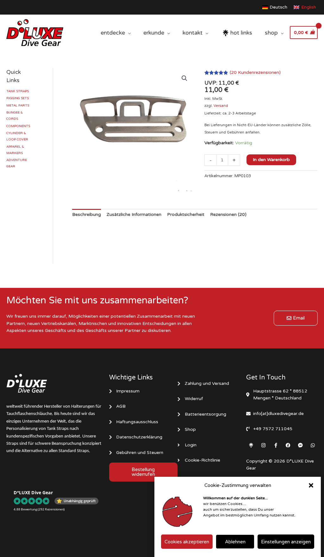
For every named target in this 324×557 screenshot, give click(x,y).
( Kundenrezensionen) (255, 72)
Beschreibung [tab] (86, 214)
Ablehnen (235, 542)
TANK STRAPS (17, 91)
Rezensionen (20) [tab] (228, 214)
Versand (221, 106)
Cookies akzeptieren (187, 542)
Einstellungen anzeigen (286, 542)
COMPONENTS (18, 126)
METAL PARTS (17, 105)
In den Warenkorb (271, 159)
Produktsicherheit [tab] (185, 214)
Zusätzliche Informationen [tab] (134, 214)
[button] (311, 485)
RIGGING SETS (17, 98)
